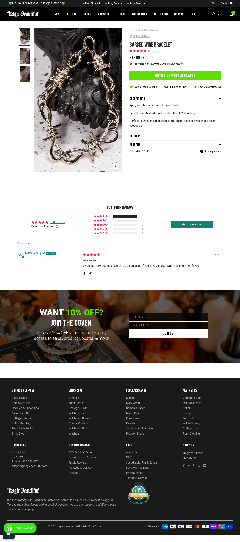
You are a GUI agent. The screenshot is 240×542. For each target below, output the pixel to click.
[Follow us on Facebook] (183, 465)
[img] (91, 255)
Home (122, 14)
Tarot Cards (76, 403)
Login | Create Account (83, 457)
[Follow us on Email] (204, 465)
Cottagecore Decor (23, 418)
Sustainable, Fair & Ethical (141, 462)
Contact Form (20, 452)
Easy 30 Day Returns (209, 86)
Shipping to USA (178, 86)
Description (137, 99)
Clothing (71, 14)
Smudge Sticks (78, 408)
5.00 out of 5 (57, 222)
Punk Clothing (191, 433)
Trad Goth (188, 418)
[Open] (9, 533)
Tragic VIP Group (193, 453)
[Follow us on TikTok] (199, 465)
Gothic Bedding (21, 423)
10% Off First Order (81, 452)
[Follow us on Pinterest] (194, 465)
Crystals (74, 398)
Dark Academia (192, 403)
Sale (193, 14)
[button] (138, 51)
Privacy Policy (135, 472)
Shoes (87, 14)
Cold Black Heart (140, 36)
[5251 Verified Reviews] (135, 483)
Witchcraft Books (79, 418)
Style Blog (18, 433)
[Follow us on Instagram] (189, 465)
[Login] (225, 14)
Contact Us (227, 3)
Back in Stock (20, 398)
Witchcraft (139, 14)
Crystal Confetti (78, 423)
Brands (179, 14)
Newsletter (190, 457)
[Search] (213, 14)
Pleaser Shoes (135, 433)
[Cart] (231, 14)
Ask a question (213, 151)
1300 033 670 (29, 461)
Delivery (134, 136)
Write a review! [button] (192, 224)
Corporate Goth (192, 398)
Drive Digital (94, 526)
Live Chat (17, 457)
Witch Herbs (76, 413)
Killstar (130, 398)
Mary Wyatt (133, 403)
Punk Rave (132, 418)
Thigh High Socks (22, 428)
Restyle (130, 423)
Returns (134, 145)
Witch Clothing (191, 423)
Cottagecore (190, 428)
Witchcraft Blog (78, 428)
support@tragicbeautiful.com (29, 466)
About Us (131, 452)
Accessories (105, 14)
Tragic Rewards (78, 462)
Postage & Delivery (81, 467)
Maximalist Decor (22, 413)
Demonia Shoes (135, 408)
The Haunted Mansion (139, 428)
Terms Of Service (136, 478)
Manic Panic (133, 413)
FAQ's (129, 457)
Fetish (187, 408)
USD (213, 3)
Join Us (168, 333)
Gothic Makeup (21, 403)
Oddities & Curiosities (25, 408)
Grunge (187, 413)
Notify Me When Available (175, 75)
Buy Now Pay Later (137, 467)
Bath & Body (160, 14)
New (57, 14)
